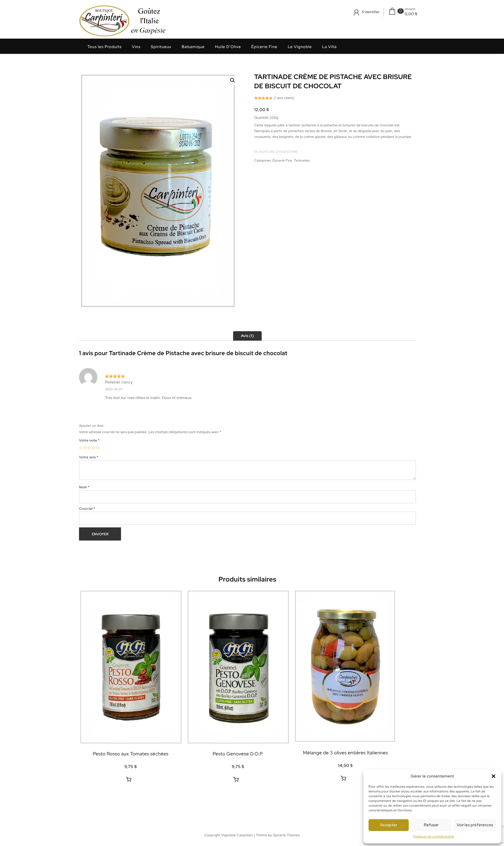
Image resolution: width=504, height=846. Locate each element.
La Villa (329, 46)
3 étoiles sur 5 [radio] (89, 447)
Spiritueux (161, 46)
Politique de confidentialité (433, 836)
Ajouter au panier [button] (128, 779)
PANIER (410, 9)
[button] (493, 776)
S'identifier (371, 12)
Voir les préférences (475, 825)
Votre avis (88, 457)
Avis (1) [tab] (247, 336)
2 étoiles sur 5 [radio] (85, 447)
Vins (136, 46)
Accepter (388, 825)
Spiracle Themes (286, 835)
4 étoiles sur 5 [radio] (93, 447)
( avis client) (284, 98)
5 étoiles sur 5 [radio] (97, 447)
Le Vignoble (300, 46)
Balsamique (193, 46)
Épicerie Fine (264, 46)
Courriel (87, 508)
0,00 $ (411, 13)
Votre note (89, 440)
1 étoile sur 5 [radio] (80, 447)
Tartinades (302, 160)
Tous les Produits (104, 46)
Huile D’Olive (228, 46)
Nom (84, 487)
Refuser (431, 825)
